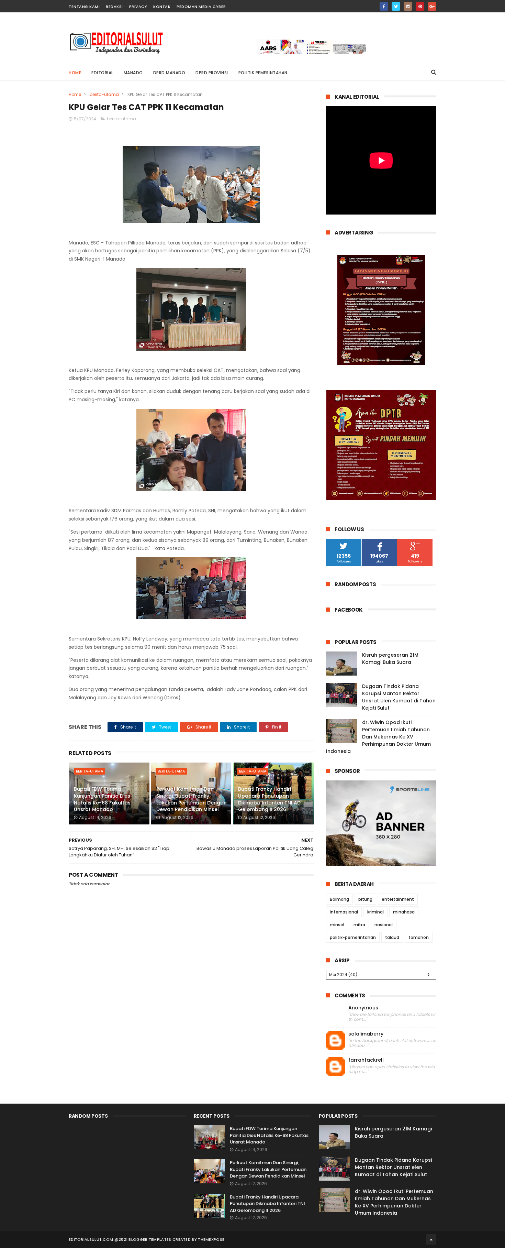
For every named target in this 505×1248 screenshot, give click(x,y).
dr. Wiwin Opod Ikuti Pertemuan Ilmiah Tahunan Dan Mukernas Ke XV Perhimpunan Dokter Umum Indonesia (378, 737)
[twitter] (396, 6)
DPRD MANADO (169, 73)
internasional (344, 912)
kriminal (375, 912)
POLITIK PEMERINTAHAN (263, 73)
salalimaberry (365, 1034)
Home (75, 73)
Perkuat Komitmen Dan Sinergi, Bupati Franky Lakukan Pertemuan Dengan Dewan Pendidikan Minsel (191, 799)
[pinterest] (420, 6)
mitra (359, 925)
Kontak (161, 6)
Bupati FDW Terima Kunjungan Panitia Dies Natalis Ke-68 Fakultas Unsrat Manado (102, 799)
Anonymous (363, 1008)
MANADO (133, 73)
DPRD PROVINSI (211, 73)
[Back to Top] (431, 1239)
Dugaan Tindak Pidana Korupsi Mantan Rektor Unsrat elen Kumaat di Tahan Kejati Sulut (399, 697)
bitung (365, 899)
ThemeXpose (211, 1239)
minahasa (404, 912)
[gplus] (432, 6)
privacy (138, 6)
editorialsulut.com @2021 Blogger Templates (120, 1239)
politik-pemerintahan (353, 937)
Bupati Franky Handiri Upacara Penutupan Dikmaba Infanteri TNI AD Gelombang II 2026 (269, 799)
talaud (392, 937)
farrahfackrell (366, 1060)
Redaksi (114, 6)
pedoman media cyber (201, 6)
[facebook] (384, 6)
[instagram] (408, 6)
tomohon (418, 937)
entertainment (398, 899)
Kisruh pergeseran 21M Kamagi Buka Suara (390, 659)
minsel (337, 925)
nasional (383, 925)
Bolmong (339, 899)
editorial (102, 73)
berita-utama (104, 94)
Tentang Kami (84, 6)
